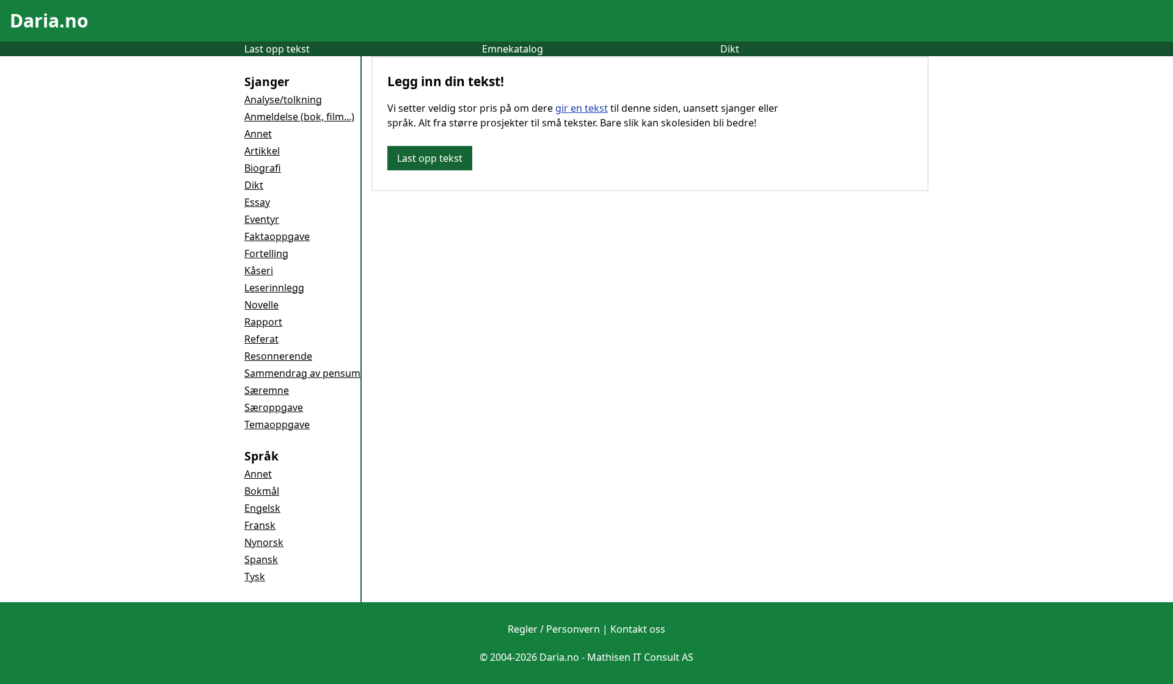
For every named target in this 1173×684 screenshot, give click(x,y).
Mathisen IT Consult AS (640, 657)
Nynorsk (263, 542)
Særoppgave (273, 407)
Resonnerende (278, 356)
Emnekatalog (512, 49)
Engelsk (262, 508)
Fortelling (266, 253)
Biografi (262, 168)
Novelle (261, 304)
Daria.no (49, 20)
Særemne (266, 390)
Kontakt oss (637, 629)
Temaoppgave (277, 424)
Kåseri (258, 270)
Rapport (263, 322)
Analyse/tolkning (283, 99)
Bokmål (261, 491)
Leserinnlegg (274, 287)
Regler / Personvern (554, 629)
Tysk (254, 576)
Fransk (260, 525)
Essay (257, 202)
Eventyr (261, 219)
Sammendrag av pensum (302, 373)
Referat (261, 339)
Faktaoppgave (277, 236)
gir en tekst (581, 108)
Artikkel (262, 151)
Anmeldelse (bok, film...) (299, 116)
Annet (258, 133)
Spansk (261, 559)
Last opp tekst (277, 49)
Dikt (729, 49)
